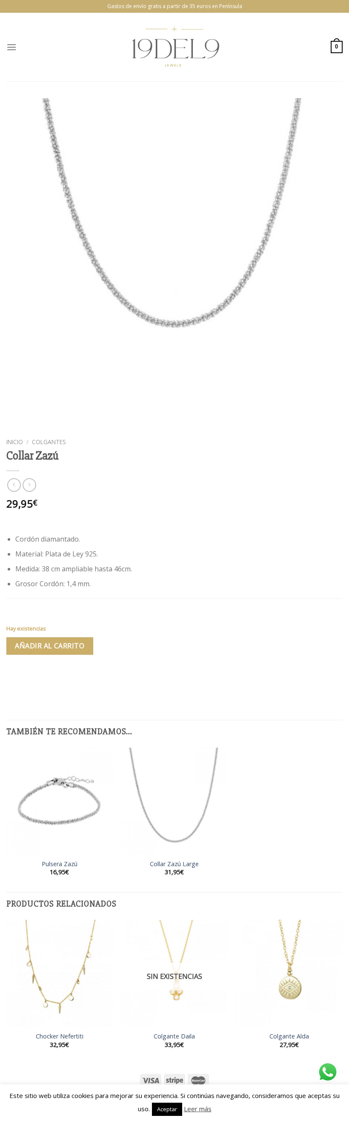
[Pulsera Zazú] (59, 800)
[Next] (342, 991)
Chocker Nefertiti (59, 1036)
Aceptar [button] (167, 1109)
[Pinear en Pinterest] (76, 677)
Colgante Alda (289, 1036)
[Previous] (6, 991)
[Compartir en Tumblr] (91, 677)
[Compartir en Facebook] (30, 677)
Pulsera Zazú (59, 864)
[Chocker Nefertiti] (59, 973)
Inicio (14, 442)
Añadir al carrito (49, 645)
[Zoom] (17, 424)
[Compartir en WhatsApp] (14, 677)
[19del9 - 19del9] (174, 47)
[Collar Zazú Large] (174, 800)
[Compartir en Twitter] (45, 677)
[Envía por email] (60, 677)
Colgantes (49, 442)
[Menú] (11, 47)
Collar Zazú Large (174, 864)
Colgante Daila (174, 1036)
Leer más (198, 1108)
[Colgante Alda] (289, 973)
